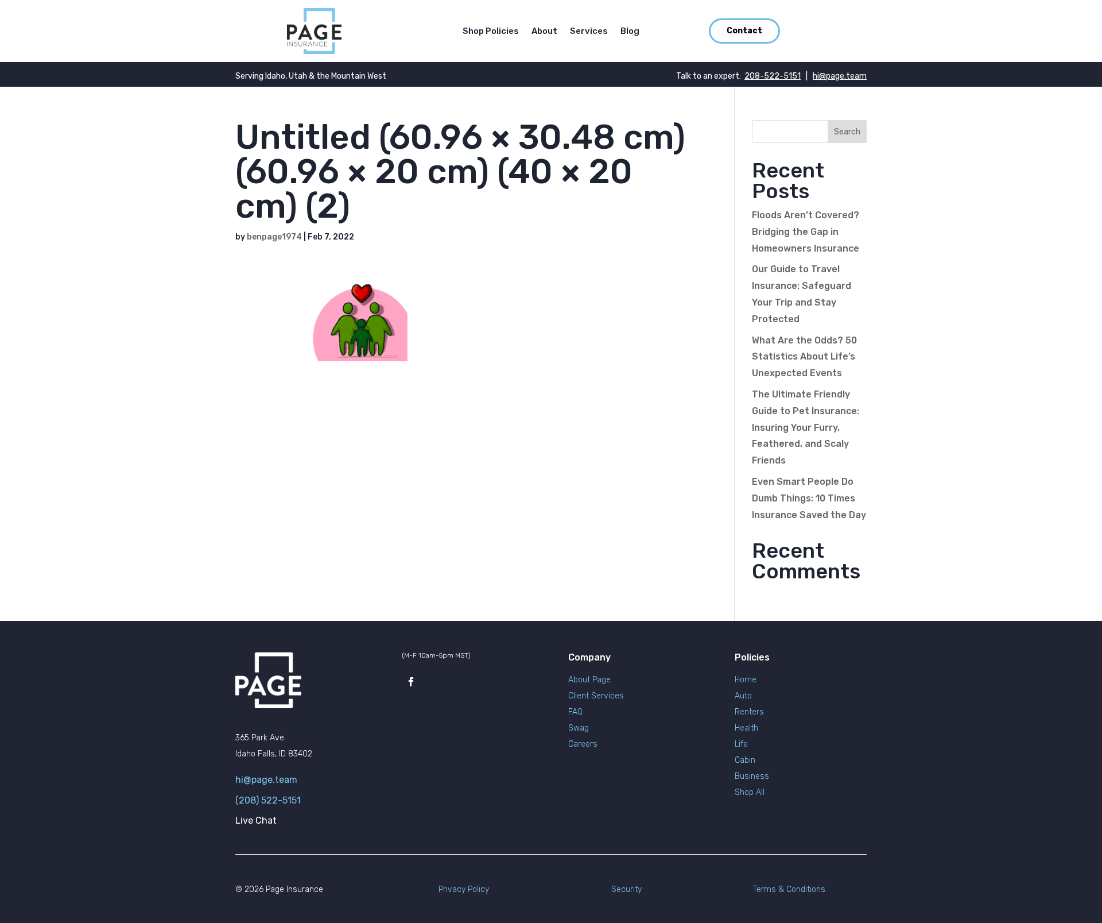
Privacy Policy (464, 889)
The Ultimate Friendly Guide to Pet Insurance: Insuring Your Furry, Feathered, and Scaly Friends (805, 427)
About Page (589, 680)
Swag (578, 728)
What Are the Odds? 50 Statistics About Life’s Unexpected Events (804, 357)
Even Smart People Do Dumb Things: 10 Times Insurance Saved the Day (809, 498)
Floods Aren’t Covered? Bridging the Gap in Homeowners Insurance (805, 232)
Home (745, 680)
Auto (743, 696)
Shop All (750, 792)
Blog (629, 31)
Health (746, 728)
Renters (749, 712)
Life (741, 744)
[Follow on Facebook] (411, 682)
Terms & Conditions (789, 889)
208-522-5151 (772, 76)
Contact (744, 31)
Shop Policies (491, 31)
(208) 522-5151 (268, 800)
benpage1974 (274, 237)
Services (589, 31)
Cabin (745, 760)
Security (626, 889)
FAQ (575, 712)
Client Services (596, 696)
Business (752, 776)
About (544, 31)
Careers (582, 744)
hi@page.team (840, 76)
